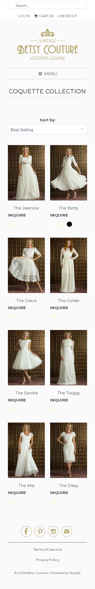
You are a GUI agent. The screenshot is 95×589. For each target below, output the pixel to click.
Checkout (67, 16)
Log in (24, 16)
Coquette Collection (47, 91)
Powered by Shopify (65, 573)
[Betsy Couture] (47, 46)
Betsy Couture (38, 573)
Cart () (46, 16)
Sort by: (47, 120)
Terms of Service (47, 549)
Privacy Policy (47, 560)
